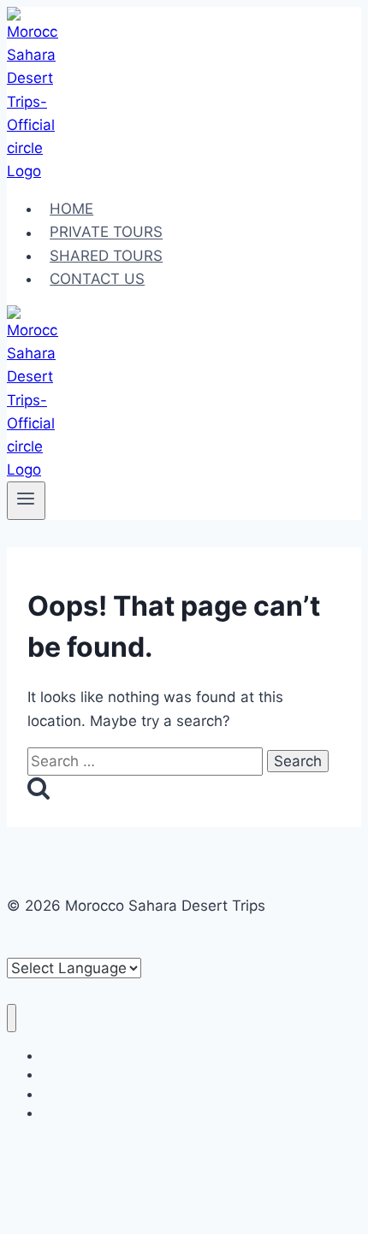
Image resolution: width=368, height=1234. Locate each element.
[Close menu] (11, 1018)
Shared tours (106, 255)
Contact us (97, 278)
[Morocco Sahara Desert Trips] (32, 171)
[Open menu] (26, 500)
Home (71, 208)
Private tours (106, 232)
